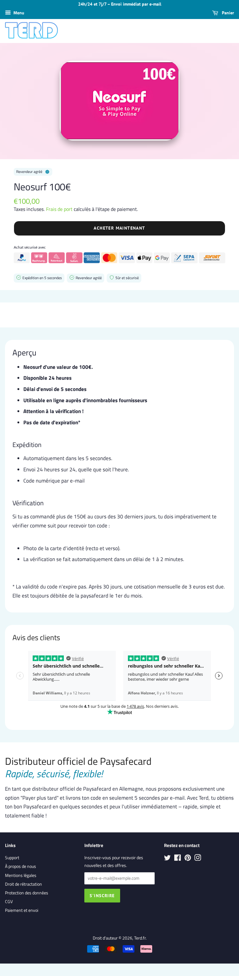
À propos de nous (20, 866)
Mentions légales (20, 875)
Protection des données (26, 892)
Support (12, 857)
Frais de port (59, 209)
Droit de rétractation (23, 884)
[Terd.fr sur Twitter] (167, 858)
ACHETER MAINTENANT (119, 228)
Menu (18, 12)
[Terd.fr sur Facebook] (177, 858)
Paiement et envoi (21, 910)
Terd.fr (140, 938)
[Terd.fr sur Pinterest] (187, 858)
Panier (227, 13)
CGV (9, 901)
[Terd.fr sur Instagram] (197, 858)
